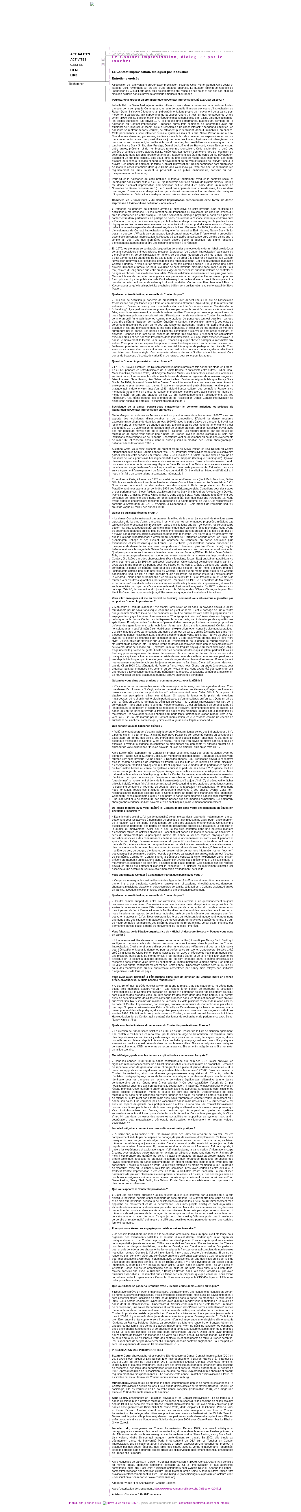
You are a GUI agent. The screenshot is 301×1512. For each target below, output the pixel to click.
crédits (225, 1503)
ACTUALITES (80, 54)
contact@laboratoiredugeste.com (199, 1503)
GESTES (76, 64)
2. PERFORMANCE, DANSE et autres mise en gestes (182, 51)
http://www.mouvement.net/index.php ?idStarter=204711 (187, 1488)
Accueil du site (122, 51)
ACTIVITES (78, 59)
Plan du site (76, 1503)
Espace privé (93, 1503)
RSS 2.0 (135, 1503)
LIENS (74, 70)
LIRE (73, 75)
